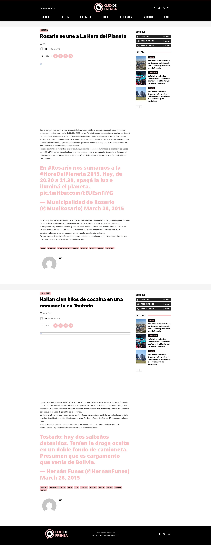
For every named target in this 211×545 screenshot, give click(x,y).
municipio (75, 248)
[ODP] (42, 49)
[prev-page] (137, 107)
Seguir (167, 41)
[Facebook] (154, 8)
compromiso (51, 248)
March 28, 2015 (104, 208)
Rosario (44, 30)
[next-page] (140, 107)
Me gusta (166, 36)
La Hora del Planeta (63, 248)
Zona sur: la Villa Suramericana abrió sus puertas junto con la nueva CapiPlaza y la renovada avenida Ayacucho (159, 64)
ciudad (43, 248)
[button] (168, 7)
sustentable (109, 248)
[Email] (70, 56)
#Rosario (60, 167)
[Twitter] (164, 8)
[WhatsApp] (65, 56)
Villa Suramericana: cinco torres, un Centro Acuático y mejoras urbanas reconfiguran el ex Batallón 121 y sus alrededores (159, 96)
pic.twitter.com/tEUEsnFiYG (76, 192)
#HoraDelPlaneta (63, 173)
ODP (46, 49)
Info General (153, 72)
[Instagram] (159, 8)
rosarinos (84, 248)
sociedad (100, 248)
